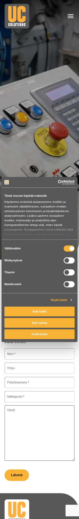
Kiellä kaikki (40, 334)
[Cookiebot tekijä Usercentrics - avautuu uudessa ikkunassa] (58, 182)
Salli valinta (39, 322)
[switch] (69, 260)
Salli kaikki (39, 311)
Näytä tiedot (59, 300)
